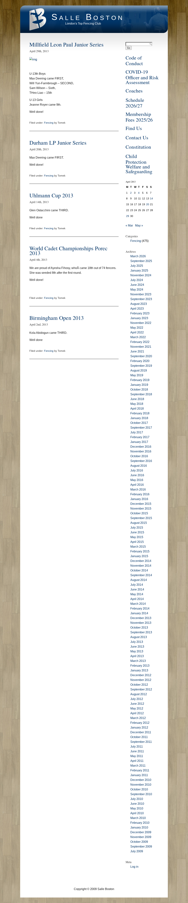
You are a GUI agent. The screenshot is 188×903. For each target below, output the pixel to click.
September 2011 (141, 741)
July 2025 (136, 265)
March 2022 (138, 337)
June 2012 (137, 703)
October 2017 (139, 422)
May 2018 (136, 403)
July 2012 (136, 699)
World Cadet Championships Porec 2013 (68, 250)
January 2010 (139, 827)
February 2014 (139, 608)
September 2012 (141, 689)
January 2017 (139, 441)
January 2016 (139, 499)
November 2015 (140, 508)
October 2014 (139, 570)
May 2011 (136, 756)
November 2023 (140, 294)
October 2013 (139, 627)
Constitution (138, 146)
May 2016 (136, 480)
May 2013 (136, 651)
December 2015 (140, 503)
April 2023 (137, 308)
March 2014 (138, 603)
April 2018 (137, 408)
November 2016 (140, 451)
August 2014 (138, 579)
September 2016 (141, 460)
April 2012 (137, 713)
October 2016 (139, 456)
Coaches (134, 90)
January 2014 (139, 613)
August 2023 (138, 303)
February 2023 (139, 313)
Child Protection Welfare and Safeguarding (139, 164)
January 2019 (139, 384)
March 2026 (138, 256)
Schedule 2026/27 (135, 102)
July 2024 (136, 280)
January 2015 (139, 556)
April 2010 (137, 813)
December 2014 (140, 560)
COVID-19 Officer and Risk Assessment (142, 77)
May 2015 (136, 537)
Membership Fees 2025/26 (139, 117)
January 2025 (139, 270)
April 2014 (137, 599)
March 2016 (138, 489)
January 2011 (139, 775)
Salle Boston (87, 17)
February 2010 (139, 822)
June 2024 (137, 284)
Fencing (48, 122)
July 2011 (136, 746)
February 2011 (139, 770)
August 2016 (138, 465)
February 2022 (139, 341)
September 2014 (141, 575)
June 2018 (137, 399)
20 (147, 204)
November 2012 (140, 679)
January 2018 (139, 418)
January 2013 (139, 670)
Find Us (134, 128)
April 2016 (137, 484)
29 (127, 216)
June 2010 (137, 803)
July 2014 (136, 584)
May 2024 (136, 289)
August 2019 (138, 370)
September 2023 (141, 299)
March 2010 (138, 818)
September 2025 (141, 261)
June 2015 (137, 532)
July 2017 (136, 432)
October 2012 (139, 684)
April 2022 (137, 332)
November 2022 (140, 322)
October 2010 (139, 789)
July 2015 (136, 527)
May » (139, 225)
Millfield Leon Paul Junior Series (66, 44)
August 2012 (138, 694)
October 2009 (139, 841)
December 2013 (140, 618)
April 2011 (137, 760)
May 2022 (136, 327)
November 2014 (140, 565)
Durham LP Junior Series (57, 142)
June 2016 (137, 475)
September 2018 (141, 394)
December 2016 (140, 446)
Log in (134, 866)
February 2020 (139, 361)
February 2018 (139, 413)
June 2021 (137, 351)
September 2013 (141, 632)
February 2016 (139, 494)
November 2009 (140, 837)
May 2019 (136, 375)
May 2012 (136, 708)
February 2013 (139, 665)
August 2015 (138, 522)
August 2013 (138, 637)
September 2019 (141, 365)
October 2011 (139, 737)
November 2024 (140, 275)
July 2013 (136, 641)
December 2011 (140, 732)
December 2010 (140, 779)
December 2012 (140, 675)
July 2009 (136, 851)
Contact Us (137, 137)
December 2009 (140, 832)
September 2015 (141, 518)
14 (151, 198)
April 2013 (137, 656)
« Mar (129, 225)
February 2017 (139, 437)
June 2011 (137, 751)
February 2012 (139, 722)
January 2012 (139, 727)
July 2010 (136, 798)
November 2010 (140, 784)
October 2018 (139, 389)
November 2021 (140, 346)
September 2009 (141, 846)
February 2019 (139, 380)
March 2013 (138, 660)
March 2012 (138, 718)
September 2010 (141, 794)
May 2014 (136, 594)
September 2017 (141, 427)
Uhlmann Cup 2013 (51, 195)
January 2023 (139, 318)
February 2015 (139, 551)
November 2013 (140, 622)
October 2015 (139, 513)
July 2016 (136, 470)
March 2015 (138, 546)
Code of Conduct (134, 60)
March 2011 (138, 765)
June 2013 (137, 646)
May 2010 (136, 808)
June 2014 (137, 589)
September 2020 (141, 356)
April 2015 (137, 541)
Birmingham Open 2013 (56, 318)
